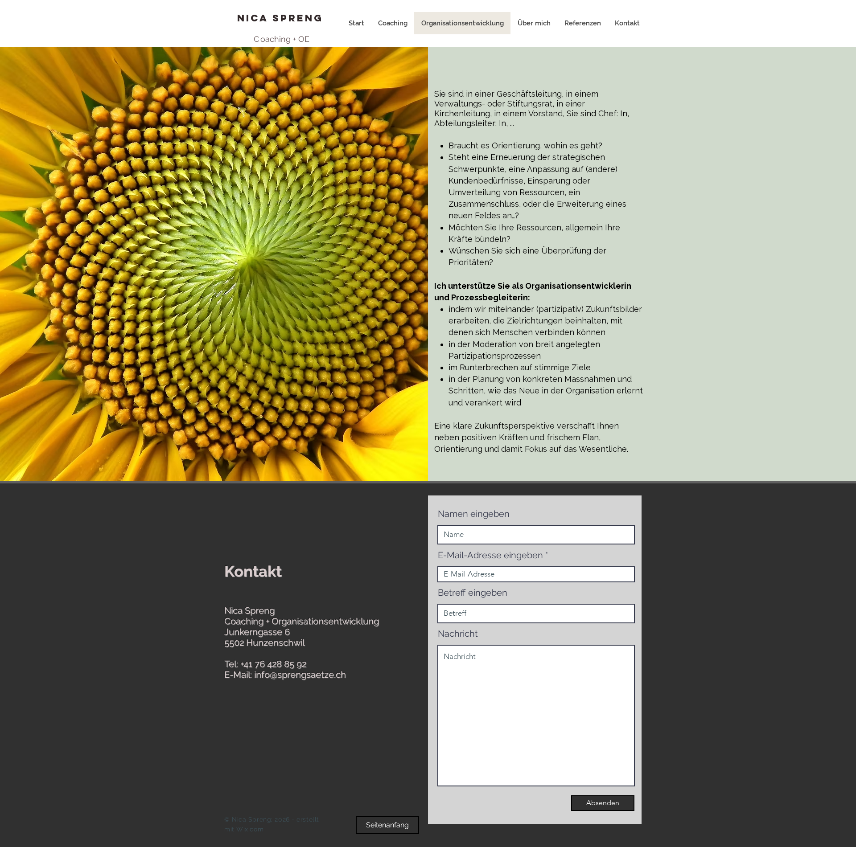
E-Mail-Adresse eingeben (490, 555)
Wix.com (249, 829)
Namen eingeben (474, 513)
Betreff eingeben (472, 592)
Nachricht (458, 633)
